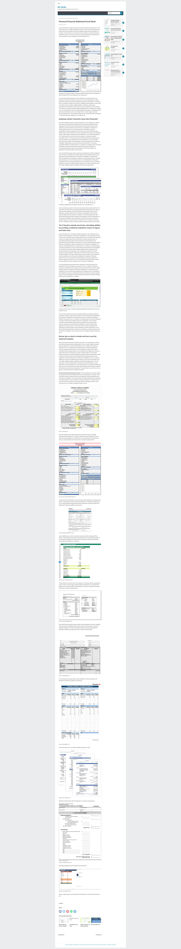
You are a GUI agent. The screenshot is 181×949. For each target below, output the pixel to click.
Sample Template (82, 944)
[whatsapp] (71, 911)
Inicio (59, 3)
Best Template (95, 944)
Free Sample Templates (111, 944)
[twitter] (64, 911)
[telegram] (75, 911)
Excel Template (89, 944)
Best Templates (76, 944)
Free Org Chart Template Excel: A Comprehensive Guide (116, 38)
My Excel (62, 7)
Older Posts (98, 934)
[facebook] (60, 911)
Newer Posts (61, 934)
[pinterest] (67, 911)
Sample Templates (68, 944)
